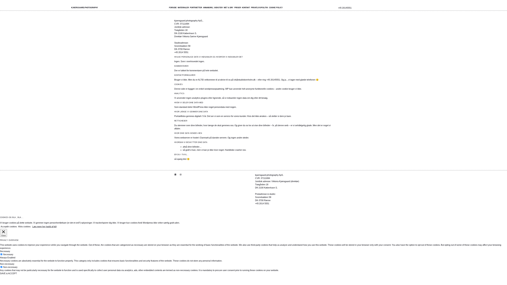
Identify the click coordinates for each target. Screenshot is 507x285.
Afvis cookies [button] (24, 226)
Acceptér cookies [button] (9, 226)
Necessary (8, 254)
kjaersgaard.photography (84, 8)
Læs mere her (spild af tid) (44, 226)
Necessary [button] (5, 251)
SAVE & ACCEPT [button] (8, 273)
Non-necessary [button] (7, 264)
